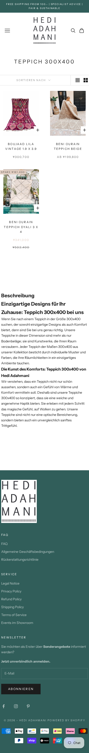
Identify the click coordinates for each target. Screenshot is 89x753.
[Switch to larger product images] (77, 80)
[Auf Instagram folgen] (16, 706)
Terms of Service (14, 615)
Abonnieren (21, 689)
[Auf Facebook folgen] (3, 706)
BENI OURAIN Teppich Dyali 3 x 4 (21, 227)
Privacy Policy (11, 591)
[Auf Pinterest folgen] (28, 706)
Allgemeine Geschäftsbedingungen (27, 551)
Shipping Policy (12, 607)
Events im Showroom (17, 623)
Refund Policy (11, 599)
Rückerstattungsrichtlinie (19, 559)
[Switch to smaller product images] (86, 80)
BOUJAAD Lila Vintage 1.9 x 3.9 (21, 146)
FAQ (4, 544)
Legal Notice (10, 583)
